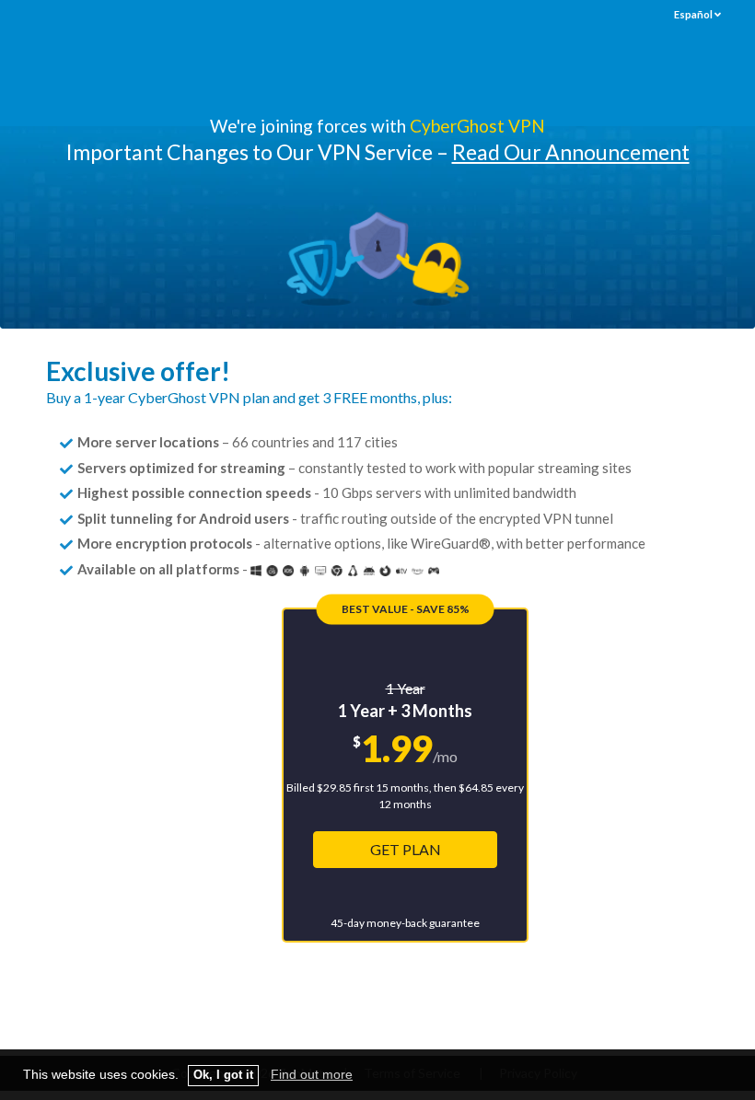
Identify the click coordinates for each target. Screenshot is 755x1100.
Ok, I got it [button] (223, 1075)
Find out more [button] (312, 1074)
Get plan (405, 849)
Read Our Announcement (571, 152)
